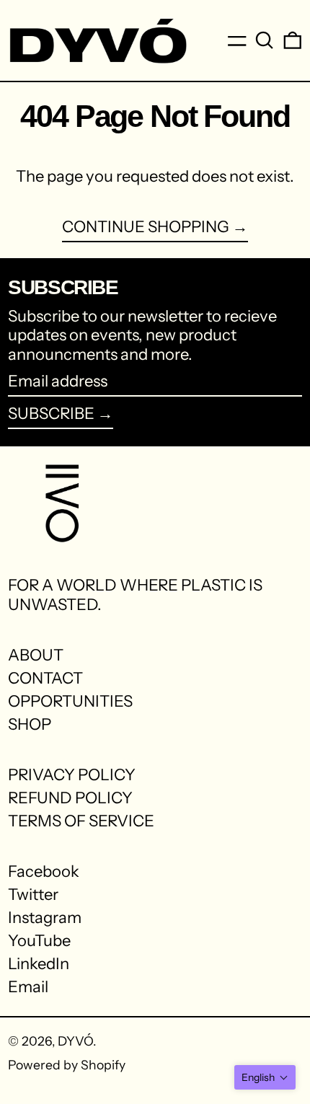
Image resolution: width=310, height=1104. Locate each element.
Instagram (44, 918)
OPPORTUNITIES (70, 701)
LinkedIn (38, 964)
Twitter (33, 895)
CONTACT (45, 678)
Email (28, 987)
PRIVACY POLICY (72, 775)
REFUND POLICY (70, 798)
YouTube (39, 941)
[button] (264, 40)
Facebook (43, 871)
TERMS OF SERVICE (81, 821)
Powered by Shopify (66, 1064)
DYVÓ (75, 1040)
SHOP (29, 724)
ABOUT (35, 655)
